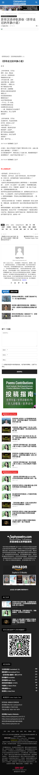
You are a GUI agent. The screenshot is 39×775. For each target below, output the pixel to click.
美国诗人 (25, 227)
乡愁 (27, 224)
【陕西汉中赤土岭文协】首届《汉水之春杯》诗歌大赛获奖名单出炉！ (9, 238)
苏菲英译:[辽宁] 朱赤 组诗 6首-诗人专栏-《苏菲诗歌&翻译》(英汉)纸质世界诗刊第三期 (24, 437)
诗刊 (18, 731)
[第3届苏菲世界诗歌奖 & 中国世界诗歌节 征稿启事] (6, 496)
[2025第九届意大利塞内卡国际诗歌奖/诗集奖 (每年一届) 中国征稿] (6, 522)
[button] (36, 2)
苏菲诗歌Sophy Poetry (11, 13)
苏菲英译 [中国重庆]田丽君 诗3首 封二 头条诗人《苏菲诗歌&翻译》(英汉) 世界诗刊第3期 (24, 455)
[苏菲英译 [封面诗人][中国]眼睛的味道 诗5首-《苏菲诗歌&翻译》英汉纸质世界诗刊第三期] (6, 421)
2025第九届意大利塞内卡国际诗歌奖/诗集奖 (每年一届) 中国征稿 (24, 521)
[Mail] (15, 283)
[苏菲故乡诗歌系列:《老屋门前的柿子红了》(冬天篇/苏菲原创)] (6, 299)
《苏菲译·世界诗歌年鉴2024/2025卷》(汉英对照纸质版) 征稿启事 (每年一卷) (24, 477)
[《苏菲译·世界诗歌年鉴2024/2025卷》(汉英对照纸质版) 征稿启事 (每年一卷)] (6, 479)
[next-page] (6, 323)
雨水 (36, 229)
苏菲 (3, 229)
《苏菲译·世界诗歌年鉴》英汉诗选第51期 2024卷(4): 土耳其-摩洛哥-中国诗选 (24, 463)
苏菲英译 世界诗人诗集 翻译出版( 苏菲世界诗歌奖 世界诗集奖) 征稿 (24, 486)
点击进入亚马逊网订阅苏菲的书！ (19, 589)
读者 (25, 229)
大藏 (34, 224)
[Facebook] (11, 283)
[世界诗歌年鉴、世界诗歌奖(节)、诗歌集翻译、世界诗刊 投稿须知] (6, 613)
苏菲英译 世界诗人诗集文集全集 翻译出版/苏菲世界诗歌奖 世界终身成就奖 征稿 (24, 513)
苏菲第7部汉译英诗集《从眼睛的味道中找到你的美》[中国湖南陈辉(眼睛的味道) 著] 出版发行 (24, 603)
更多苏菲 (24, 280)
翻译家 (34, 227)
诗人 (11, 229)
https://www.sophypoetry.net (19, 260)
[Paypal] (19, 283)
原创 (9, 731)
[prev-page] (3, 323)
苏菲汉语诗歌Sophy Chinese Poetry (27, 13)
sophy (12, 224)
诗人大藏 (16, 229)
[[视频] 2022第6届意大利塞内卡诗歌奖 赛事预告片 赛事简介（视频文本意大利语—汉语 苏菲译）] (6, 622)
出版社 (13, 731)
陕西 (32, 229)
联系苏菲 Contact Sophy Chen (12, 697)
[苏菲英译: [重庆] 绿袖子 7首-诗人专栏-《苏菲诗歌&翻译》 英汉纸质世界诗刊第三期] (6, 430)
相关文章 (5, 291)
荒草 (7, 229)
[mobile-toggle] (3, 2)
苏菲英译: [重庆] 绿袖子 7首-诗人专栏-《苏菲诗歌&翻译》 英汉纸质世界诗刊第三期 (24, 429)
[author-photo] (19, 255)
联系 (34, 731)
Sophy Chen (5, 26)
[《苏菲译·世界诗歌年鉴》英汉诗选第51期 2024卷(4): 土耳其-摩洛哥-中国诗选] (6, 464)
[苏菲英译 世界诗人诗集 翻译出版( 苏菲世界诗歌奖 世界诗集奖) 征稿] (6, 488)
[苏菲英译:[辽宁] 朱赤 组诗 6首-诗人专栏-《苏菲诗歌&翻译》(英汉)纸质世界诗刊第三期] (6, 438)
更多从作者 (14, 291)
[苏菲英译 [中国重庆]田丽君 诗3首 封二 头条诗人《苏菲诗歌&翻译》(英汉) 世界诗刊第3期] (6, 456)
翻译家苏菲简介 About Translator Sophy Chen (31, 237)
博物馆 (29, 731)
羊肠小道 (15, 227)
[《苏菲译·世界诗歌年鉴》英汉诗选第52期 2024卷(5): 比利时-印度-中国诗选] (6, 447)
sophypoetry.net (20, 224)
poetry (7, 224)
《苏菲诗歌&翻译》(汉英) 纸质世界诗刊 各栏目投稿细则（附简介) (24, 503)
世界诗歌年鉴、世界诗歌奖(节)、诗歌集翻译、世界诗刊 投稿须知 (24, 611)
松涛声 (3, 227)
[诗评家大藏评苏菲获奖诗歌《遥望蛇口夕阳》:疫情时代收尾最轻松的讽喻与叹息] (6, 307)
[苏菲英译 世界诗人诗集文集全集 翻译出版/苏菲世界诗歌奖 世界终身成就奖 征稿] (6, 514)
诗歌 (21, 229)
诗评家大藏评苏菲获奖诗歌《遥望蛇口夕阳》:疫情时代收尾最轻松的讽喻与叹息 (24, 307)
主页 (3, 13)
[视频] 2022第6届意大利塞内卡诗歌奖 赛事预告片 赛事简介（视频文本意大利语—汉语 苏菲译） (24, 621)
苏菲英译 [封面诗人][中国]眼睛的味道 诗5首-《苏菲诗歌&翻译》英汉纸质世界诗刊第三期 (24, 420)
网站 (25, 731)
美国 (20, 227)
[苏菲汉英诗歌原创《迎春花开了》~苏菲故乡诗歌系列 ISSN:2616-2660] (6, 316)
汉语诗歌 (9, 227)
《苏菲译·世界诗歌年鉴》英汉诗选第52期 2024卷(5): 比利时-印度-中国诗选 (24, 445)
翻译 (30, 227)
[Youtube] (27, 283)
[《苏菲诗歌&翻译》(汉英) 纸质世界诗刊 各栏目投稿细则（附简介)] (6, 505)
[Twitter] (23, 283)
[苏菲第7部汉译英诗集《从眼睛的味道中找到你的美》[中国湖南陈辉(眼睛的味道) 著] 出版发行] (6, 604)
